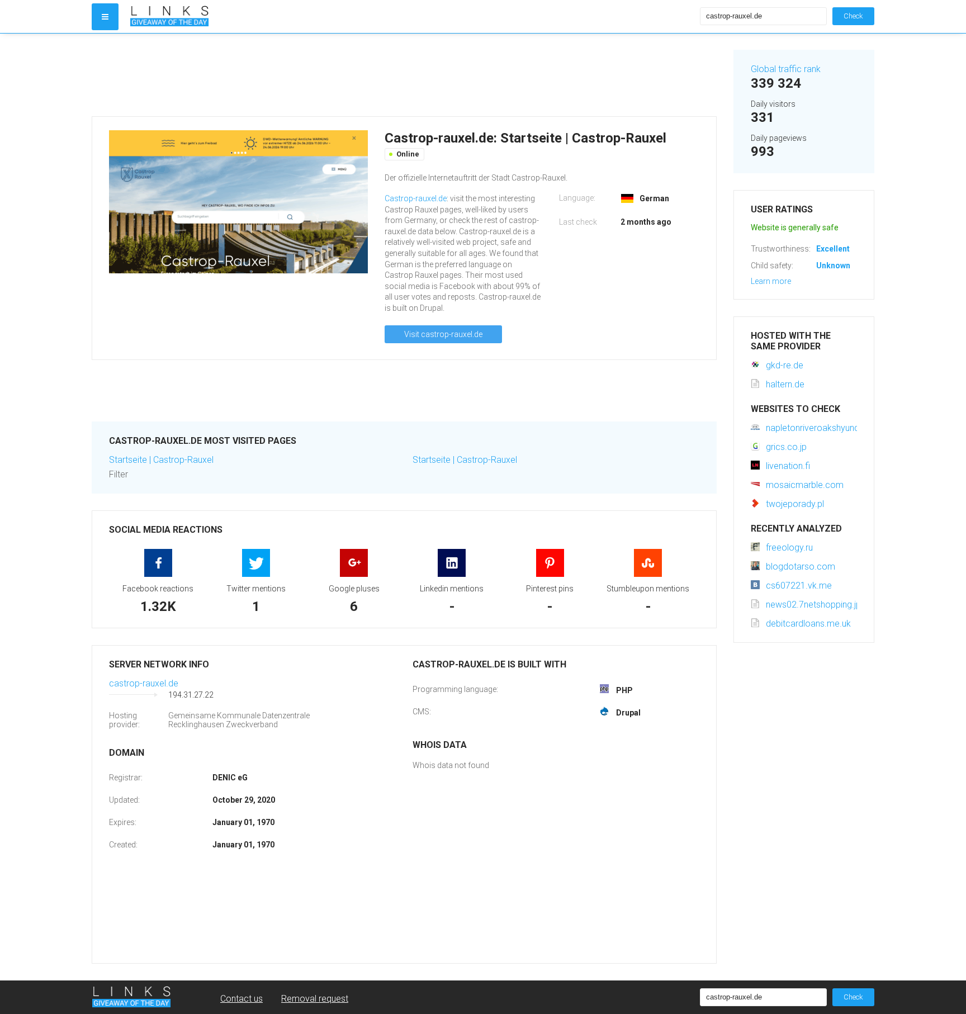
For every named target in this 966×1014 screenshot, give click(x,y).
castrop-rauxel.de (143, 683)
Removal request (314, 998)
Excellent (833, 248)
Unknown (833, 265)
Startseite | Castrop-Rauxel (161, 459)
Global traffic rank (786, 69)
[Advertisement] (404, 75)
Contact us (241, 998)
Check (853, 16)
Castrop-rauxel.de (416, 198)
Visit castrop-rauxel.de (443, 334)
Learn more (771, 281)
